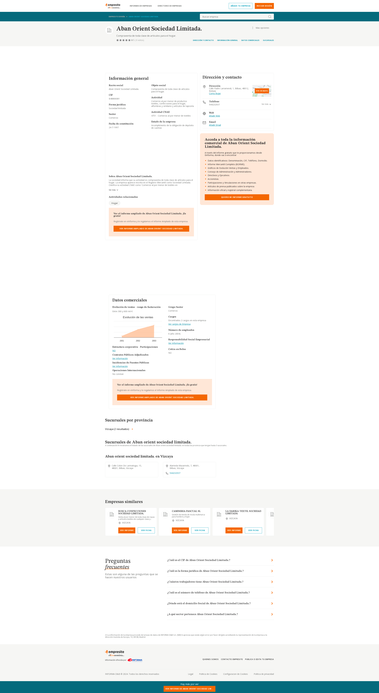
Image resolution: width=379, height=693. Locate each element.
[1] (117, 40)
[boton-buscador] (270, 17)
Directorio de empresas (170, 6)
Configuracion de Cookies (235, 674)
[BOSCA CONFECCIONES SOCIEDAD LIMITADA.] (112, 514)
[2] (120, 40)
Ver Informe (127, 530)
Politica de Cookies (208, 674)
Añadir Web (214, 116)
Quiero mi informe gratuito (237, 197)
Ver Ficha (146, 530)
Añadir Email (215, 125)
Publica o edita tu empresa (259, 659)
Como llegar (215, 93)
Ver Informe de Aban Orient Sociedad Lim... (189, 689)
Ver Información (120, 358)
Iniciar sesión (264, 6)
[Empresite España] (114, 6)
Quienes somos (211, 659)
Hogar (114, 203)
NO (114, 350)
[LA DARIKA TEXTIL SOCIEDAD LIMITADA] (219, 514)
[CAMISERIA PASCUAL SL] (165, 514)
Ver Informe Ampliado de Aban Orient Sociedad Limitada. (151, 228)
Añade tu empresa (240, 6)
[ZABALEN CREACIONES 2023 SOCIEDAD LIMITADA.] (272, 514)
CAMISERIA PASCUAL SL (186, 511)
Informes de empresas (141, 6)
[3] (123, 40)
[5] (129, 40)
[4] (126, 40)
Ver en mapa (262, 91)
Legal (190, 674)
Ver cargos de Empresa (179, 324)
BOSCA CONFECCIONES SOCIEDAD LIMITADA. (132, 512)
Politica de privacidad (264, 674)
